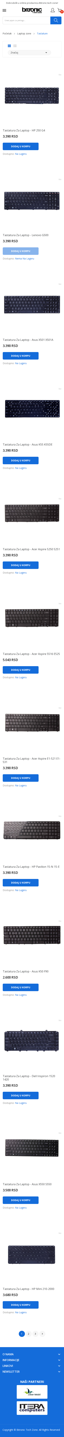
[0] (59, 10)
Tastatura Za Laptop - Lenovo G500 (25, 235)
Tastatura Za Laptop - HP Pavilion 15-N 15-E (31, 866)
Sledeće (42, 1333)
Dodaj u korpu (20, 146)
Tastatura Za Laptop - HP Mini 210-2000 (28, 1289)
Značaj (29, 53)
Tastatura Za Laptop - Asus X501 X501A (28, 340)
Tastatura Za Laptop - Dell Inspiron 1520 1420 (29, 1077)
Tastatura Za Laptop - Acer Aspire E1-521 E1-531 (31, 760)
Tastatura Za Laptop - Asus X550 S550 (27, 1184)
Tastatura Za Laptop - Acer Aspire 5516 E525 (31, 654)
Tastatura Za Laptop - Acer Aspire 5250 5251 (31, 549)
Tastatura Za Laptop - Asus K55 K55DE (27, 444)
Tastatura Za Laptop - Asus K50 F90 (25, 971)
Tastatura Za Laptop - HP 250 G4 (24, 130)
